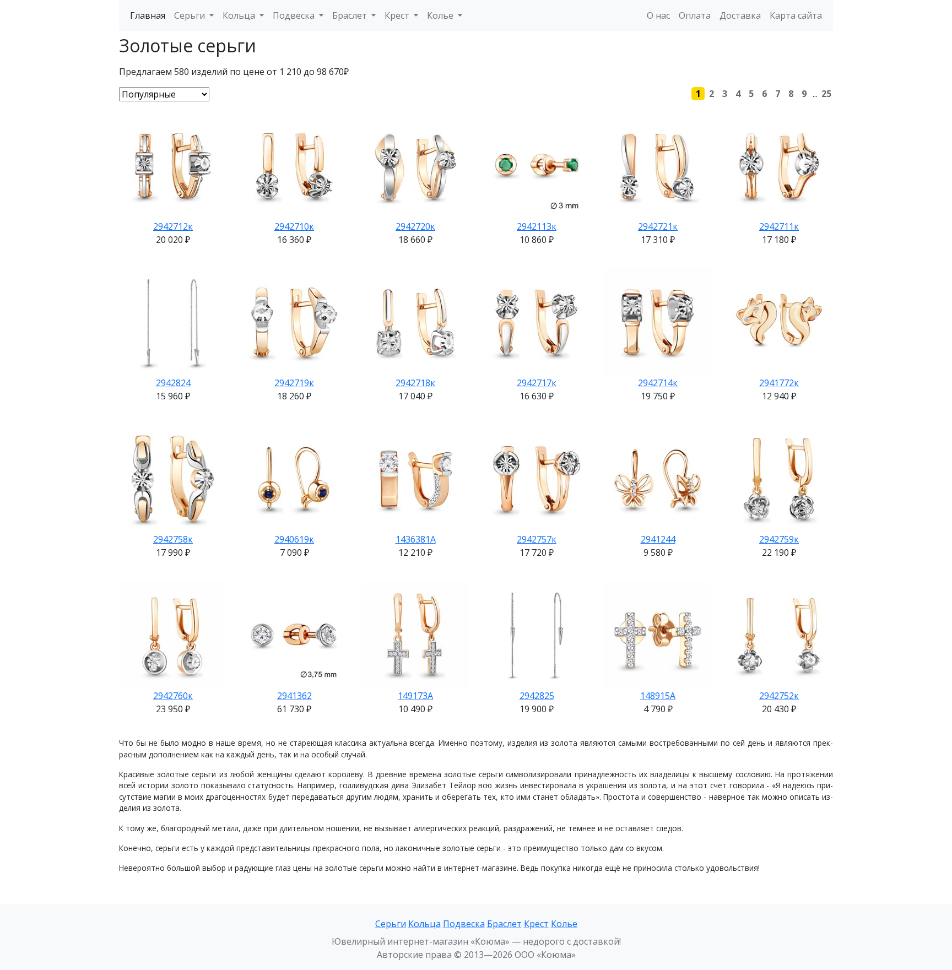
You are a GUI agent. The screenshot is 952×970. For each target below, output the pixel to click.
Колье (564, 924)
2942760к (173, 696)
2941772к (779, 383)
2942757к (536, 539)
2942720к (415, 226)
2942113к (536, 226)
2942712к (173, 226)
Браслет (504, 924)
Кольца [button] (240, 15)
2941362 (294, 696)
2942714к (658, 383)
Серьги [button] (190, 15)
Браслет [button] (350, 15)
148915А (657, 696)
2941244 (658, 539)
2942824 (173, 383)
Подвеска (464, 924)
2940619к (294, 539)
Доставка (740, 15)
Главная (147, 15)
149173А (415, 696)
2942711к (779, 226)
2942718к (415, 383)
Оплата (695, 15)
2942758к (173, 539)
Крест (536, 924)
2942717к (536, 383)
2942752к (779, 696)
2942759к (779, 539)
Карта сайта (796, 15)
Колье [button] (441, 15)
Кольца (424, 924)
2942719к (294, 383)
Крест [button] (398, 15)
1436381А (416, 539)
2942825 (537, 696)
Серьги (390, 924)
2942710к (294, 226)
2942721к (658, 226)
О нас (658, 15)
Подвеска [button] (295, 15)
